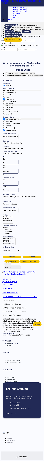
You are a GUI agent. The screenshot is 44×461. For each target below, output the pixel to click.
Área (4, 157)
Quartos (6, 141)
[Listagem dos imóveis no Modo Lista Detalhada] (8, 263)
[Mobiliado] (8, 219)
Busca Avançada (12, 261)
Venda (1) (8, 85)
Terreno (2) (9, 114)
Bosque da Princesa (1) (13, 123)
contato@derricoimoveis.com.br (20, 408)
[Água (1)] (9, 233)
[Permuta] (9, 240)
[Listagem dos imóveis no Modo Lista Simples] (10, 263)
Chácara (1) (9, 97)
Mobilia (5, 215)
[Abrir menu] (1, 23)
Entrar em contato (13, 40)
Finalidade (6, 83)
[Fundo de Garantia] (9, 242)
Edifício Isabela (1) (11, 204)
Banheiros (6, 146)
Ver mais (37, 324)
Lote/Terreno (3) (11, 101)
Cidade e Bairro (8, 117)
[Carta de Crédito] (9, 244)
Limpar (32, 257)
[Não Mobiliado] (8, 221)
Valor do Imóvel (8, 178)
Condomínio (7, 202)
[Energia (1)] (9, 231)
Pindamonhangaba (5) (13, 119)
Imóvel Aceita (8, 236)
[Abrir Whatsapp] (38, 455)
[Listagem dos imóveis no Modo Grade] (5, 263)
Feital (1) (8, 126)
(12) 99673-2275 (14, 403)
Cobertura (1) (10, 99)
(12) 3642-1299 (14, 405)
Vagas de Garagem (10, 152)
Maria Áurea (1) (10, 128)
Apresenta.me (22, 457)
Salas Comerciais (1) (12, 112)
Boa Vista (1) (9, 121)
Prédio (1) (8, 109)
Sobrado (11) (9, 103)
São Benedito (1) (11, 130)
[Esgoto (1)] (9, 229)
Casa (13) (8, 95)
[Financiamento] (9, 238)
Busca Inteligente (9, 133)
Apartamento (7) (11, 92)
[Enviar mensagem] (12, 43)
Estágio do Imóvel (9, 195)
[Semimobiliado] (8, 217)
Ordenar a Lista (8, 247)
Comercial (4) (10, 107)
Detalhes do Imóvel (10, 226)
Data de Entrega (9, 207)
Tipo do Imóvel (8, 89)
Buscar (12, 257)
